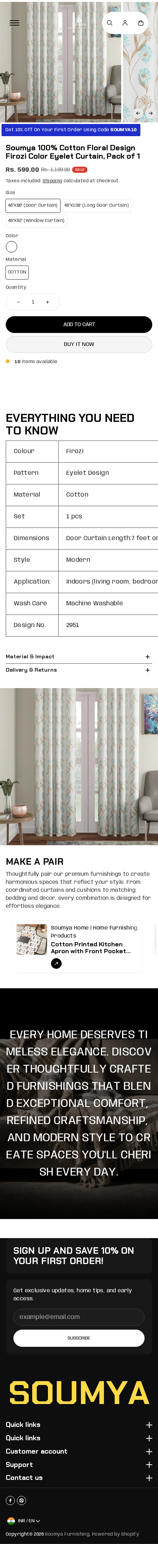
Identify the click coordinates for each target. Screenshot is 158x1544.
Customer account (36, 1452)
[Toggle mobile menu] (14, 23)
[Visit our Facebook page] (10, 1500)
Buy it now (79, 344)
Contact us (24, 1478)
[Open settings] (109, 22)
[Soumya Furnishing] (79, 23)
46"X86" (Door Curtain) (33, 205)
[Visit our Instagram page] (21, 1500)
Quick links (23, 1425)
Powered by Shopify (115, 1534)
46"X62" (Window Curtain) (36, 220)
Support (19, 1465)
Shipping (52, 181)
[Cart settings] (140, 22)
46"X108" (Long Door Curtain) (96, 205)
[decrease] (18, 302)
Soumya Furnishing (67, 1534)
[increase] (47, 302)
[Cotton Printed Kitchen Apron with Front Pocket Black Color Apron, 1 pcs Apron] (43, 946)
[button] (138, 113)
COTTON (17, 272)
